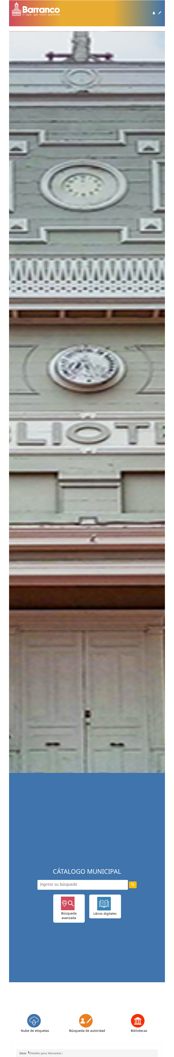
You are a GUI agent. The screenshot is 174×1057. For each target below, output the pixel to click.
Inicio (22, 1053)
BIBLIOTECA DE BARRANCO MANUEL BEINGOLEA (23, 24)
